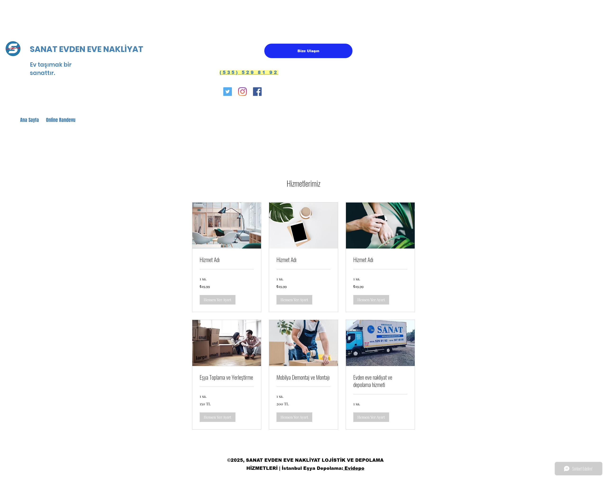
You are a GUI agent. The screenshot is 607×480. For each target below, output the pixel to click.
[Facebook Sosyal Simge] (263, 92)
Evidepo (353, 468)
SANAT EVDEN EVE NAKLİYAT (87, 49)
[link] (227, 259)
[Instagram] (245, 92)
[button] (217, 300)
